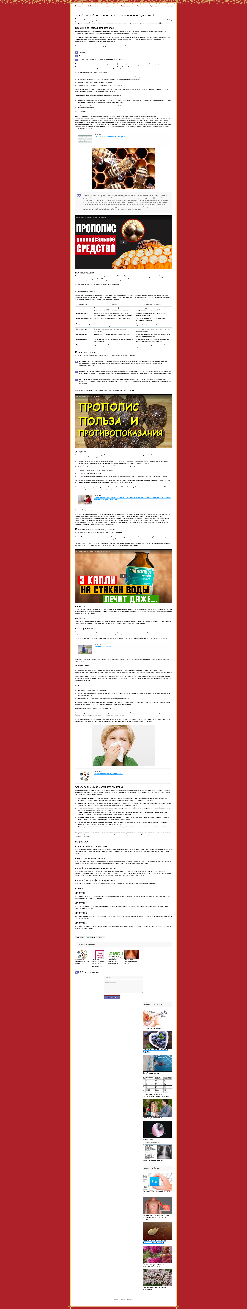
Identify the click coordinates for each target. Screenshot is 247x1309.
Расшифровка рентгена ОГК (153, 1160)
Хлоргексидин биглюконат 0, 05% (113, 962)
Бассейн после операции (152, 1073)
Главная (78, 6)
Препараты (154, 6)
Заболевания (93, 6)
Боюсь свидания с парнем (152, 1118)
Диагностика (125, 6)
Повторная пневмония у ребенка (131, 962)
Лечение (140, 6)
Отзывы (168, 6)
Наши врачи (109, 6)
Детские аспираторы (103, 647)
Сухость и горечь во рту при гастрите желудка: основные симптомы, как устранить (156, 1217)
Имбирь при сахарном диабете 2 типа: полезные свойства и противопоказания (98, 964)
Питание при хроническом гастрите (109, 137)
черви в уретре (148, 1139)
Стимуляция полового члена (153, 1028)
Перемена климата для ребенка (108, 773)
